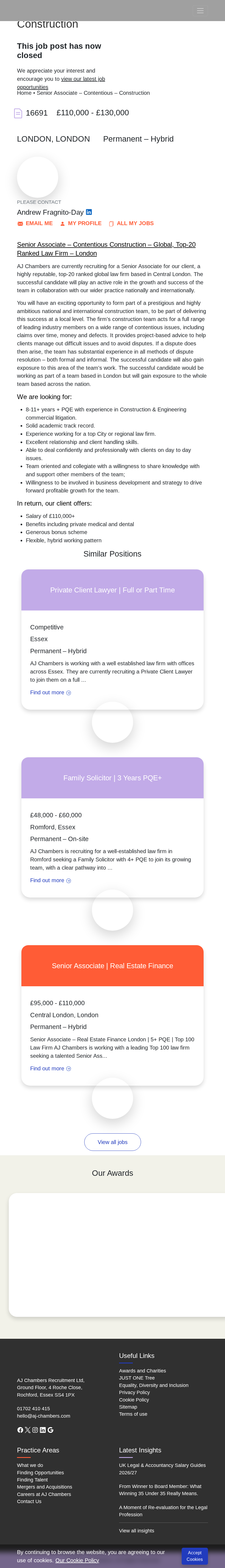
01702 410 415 (33, 1408)
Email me (39, 223)
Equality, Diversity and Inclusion (154, 1385)
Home (24, 93)
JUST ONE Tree (137, 1378)
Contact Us (29, 1501)
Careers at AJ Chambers (44, 1494)
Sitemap (128, 1407)
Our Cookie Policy (77, 1560)
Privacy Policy (134, 1392)
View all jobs (113, 1142)
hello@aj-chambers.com (43, 1416)
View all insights (136, 1530)
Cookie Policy (134, 1400)
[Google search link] (50, 1429)
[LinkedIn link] (42, 1429)
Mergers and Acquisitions (44, 1487)
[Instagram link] (35, 1429)
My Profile (85, 223)
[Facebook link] (20, 1429)
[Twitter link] (28, 1429)
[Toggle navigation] (200, 10)
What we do (30, 1465)
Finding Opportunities (40, 1472)
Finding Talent (32, 1480)
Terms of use (133, 1414)
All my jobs (135, 223)
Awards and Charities (142, 1371)
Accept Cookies (195, 1556)
